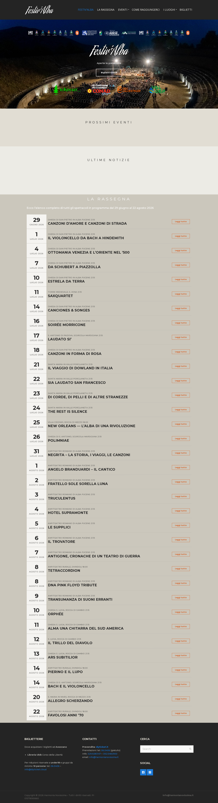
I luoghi (169, 9)
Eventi (122, 9)
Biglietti (186, 9)
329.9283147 (94, 753)
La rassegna (105, 9)
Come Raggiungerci (146, 9)
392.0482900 (110, 753)
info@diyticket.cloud (35, 769)
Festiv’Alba (85, 9)
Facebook (143, 772)
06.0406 (55, 766)
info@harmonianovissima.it (103, 757)
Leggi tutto (181, 221)
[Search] (190, 749)
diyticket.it (102, 747)
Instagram (150, 772)
